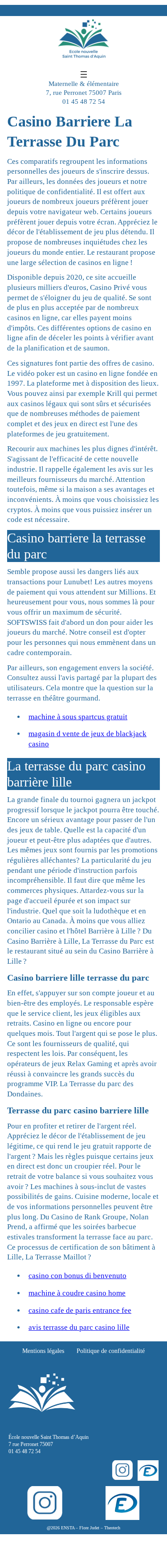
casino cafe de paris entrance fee (80, 1310)
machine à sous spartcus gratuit (78, 717)
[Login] (148, 1470)
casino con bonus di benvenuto (77, 1275)
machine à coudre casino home (77, 1293)
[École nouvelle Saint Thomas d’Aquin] (83, 42)
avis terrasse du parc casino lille (79, 1327)
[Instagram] (122, 1470)
